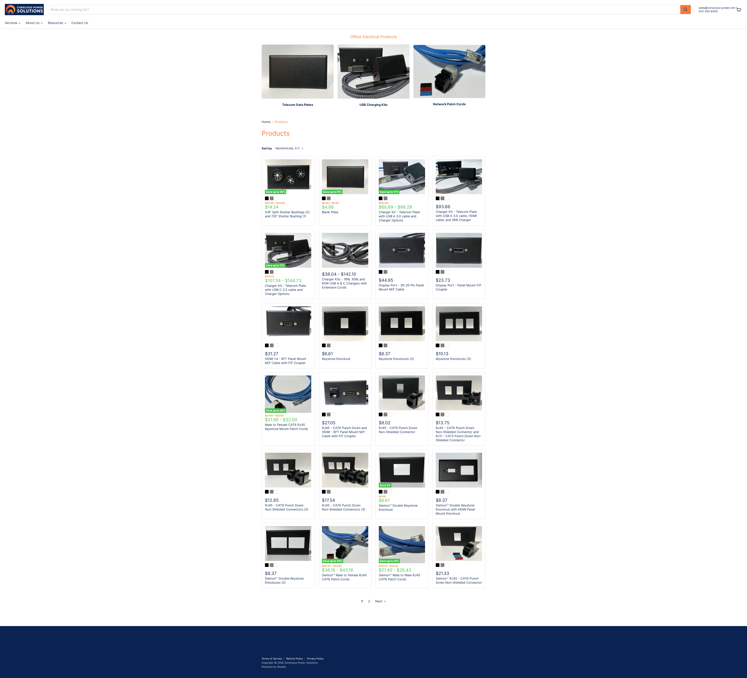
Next (379, 601)
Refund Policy (294, 658)
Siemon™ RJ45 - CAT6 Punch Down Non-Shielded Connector (459, 580)
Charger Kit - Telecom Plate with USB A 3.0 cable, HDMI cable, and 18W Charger (456, 216)
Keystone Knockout (336, 359)
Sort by (267, 148)
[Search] (685, 9)
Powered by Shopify (274, 666)
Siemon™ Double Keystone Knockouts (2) (284, 580)
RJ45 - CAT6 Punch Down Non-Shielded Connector (398, 430)
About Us (33, 23)
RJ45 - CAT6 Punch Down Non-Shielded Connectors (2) (286, 507)
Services (11, 23)
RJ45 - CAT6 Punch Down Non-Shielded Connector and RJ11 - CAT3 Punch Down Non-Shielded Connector (458, 434)
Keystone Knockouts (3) (453, 359)
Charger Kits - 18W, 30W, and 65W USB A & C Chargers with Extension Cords (344, 283)
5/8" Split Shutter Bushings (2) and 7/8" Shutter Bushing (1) (287, 214)
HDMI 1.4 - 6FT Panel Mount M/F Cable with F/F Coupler (285, 361)
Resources (56, 23)
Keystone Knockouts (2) (396, 359)
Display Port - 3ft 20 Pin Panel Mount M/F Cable (401, 287)
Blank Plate (330, 212)
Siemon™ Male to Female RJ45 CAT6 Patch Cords (344, 577)
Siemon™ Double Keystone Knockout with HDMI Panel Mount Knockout (455, 509)
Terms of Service (272, 658)
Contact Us (79, 23)
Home (266, 122)
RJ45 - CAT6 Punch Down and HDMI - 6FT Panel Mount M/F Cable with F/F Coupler (344, 432)
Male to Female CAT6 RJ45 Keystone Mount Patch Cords (286, 427)
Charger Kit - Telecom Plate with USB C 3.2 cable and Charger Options (285, 290)
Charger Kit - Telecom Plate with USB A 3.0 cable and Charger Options (399, 216)
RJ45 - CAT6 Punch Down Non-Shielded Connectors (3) (343, 507)
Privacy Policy (315, 658)
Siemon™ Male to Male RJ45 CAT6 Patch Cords (399, 577)
